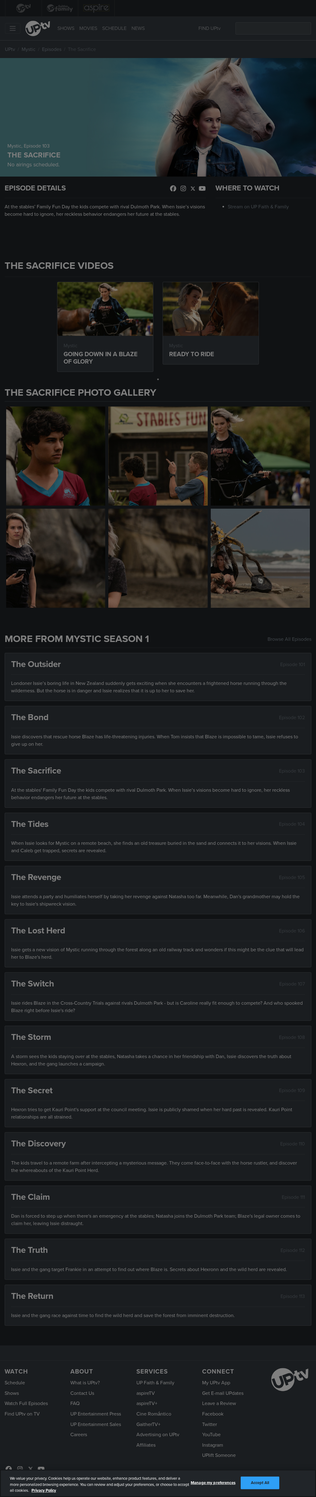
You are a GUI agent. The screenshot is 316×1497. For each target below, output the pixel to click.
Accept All (260, 1482)
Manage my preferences (213, 1482)
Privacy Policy (43, 1490)
